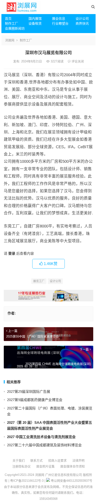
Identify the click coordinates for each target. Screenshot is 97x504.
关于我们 (18, 460)
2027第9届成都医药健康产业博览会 (34, 400)
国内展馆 (35, 18)
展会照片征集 (45, 466)
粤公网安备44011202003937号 (71, 480)
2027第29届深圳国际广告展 (28, 392)
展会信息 (58, 18)
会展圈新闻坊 (15, 28)
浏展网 (9, 40)
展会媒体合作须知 (72, 466)
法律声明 (78, 460)
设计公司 (82, 18)
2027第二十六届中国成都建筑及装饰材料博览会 (44, 445)
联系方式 (36, 460)
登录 (11, 253)
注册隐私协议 (21, 466)
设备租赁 (35, 23)
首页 (8, 18)
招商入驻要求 (57, 460)
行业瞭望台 (60, 23)
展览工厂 (38, 281)
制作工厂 (11, 23)
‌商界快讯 (82, 23)
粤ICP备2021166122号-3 (27, 480)
